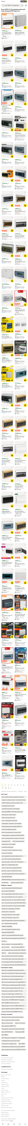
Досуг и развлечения (6, 1074)
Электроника (4, 1082)
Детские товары (5, 1105)
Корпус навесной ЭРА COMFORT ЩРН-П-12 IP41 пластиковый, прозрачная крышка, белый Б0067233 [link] (20, 310)
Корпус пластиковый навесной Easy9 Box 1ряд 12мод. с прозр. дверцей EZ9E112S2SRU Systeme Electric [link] (20, 236)
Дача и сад (3, 1094)
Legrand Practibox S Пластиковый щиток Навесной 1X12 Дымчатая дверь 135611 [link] (7, 61)
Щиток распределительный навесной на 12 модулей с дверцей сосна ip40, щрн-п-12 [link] (20, 410)
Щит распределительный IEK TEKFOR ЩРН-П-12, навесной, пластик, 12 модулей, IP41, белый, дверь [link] (20, 642)
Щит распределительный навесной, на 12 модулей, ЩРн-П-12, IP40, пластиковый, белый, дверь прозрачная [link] (7, 211)
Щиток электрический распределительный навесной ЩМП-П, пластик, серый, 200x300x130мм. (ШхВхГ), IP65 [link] (20, 615)
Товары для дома (5, 1086)
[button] (26, 5)
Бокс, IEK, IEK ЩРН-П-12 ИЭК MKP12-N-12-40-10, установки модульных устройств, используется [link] (7, 667)
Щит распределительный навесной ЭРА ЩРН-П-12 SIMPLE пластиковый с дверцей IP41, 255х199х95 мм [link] (7, 750)
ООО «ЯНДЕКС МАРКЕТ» (10, 1119)
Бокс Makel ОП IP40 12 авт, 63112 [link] (7, 109)
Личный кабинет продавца (7, 1057)
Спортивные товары (5, 1099)
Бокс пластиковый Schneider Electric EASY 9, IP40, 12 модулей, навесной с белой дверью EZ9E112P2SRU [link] (20, 512)
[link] (14, 797)
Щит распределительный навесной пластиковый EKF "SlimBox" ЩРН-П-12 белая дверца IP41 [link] (7, 722)
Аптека (2, 1088)
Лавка (8, 1124)
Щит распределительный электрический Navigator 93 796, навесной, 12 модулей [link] (20, 722)
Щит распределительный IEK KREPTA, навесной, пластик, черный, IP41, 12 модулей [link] (7, 615)
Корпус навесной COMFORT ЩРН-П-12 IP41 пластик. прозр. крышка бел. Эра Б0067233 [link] (6, 512)
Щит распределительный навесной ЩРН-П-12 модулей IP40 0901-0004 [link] (6, 261)
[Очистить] (22, 5)
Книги (2, 1095)
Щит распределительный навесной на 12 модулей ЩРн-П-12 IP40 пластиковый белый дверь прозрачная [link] (20, 60)
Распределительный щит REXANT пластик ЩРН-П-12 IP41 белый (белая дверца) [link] (20, 588)
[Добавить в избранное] (12, 14)
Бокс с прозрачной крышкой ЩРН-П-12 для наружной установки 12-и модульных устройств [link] (7, 775)
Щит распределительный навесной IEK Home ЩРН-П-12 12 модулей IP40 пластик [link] (20, 85)
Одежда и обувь (5, 1084)
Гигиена (3, 1080)
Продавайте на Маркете (6, 1059)
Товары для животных (6, 1101)
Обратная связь (4, 1112)
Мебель (3, 1076)
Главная (3, 1124)
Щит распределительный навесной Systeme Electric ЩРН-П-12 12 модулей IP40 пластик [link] (7, 135)
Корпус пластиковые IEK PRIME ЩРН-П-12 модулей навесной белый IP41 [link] (20, 695)
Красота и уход (4, 1090)
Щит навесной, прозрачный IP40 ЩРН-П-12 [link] (20, 211)
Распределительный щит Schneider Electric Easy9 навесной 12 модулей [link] (7, 33)
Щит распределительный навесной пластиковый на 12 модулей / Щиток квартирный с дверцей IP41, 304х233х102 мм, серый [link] (20, 775)
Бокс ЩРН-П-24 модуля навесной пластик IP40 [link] (20, 750)
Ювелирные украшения (6, 1107)
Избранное (14, 1124)
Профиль (25, 1124)
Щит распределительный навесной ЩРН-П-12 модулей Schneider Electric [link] (19, 361)
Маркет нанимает (5, 1114)
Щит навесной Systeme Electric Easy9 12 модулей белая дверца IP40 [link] (20, 461)
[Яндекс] (11, 1121)
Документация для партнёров (8, 1061)
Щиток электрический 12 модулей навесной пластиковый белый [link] (7, 563)
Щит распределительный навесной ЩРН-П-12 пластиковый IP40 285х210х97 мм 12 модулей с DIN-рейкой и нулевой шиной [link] (7, 310)
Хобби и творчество (5, 1092)
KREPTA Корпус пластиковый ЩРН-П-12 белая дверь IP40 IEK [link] (7, 386)
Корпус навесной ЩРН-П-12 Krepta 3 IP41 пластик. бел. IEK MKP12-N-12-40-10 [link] (7, 538)
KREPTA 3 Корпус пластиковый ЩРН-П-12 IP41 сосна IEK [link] (7, 360)
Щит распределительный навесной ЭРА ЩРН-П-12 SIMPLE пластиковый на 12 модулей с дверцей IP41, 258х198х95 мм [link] (7, 695)
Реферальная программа (6, 1069)
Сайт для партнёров (5, 1063)
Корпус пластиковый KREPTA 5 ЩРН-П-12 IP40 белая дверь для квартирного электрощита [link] (20, 33)
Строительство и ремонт (6, 1103)
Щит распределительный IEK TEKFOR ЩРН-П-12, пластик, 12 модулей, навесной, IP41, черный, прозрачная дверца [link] (7, 642)
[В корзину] (12, 27)
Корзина (19, 1124)
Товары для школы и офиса (7, 1097)
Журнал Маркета (5, 1116)
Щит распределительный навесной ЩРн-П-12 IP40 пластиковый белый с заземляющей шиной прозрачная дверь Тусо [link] (20, 186)
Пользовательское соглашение (8, 1110)
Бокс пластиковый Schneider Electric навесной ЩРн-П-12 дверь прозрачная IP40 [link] (7, 461)
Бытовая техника (5, 1078)
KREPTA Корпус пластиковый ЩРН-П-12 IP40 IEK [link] (7, 337)
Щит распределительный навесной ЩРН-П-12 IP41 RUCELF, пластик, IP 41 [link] (20, 667)
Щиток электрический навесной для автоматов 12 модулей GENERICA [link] (20, 135)
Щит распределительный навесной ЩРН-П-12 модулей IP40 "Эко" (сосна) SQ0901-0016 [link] (7, 186)
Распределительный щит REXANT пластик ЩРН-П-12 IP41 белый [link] (7, 588)
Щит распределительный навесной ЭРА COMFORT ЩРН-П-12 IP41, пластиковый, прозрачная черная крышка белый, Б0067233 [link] (20, 563)
